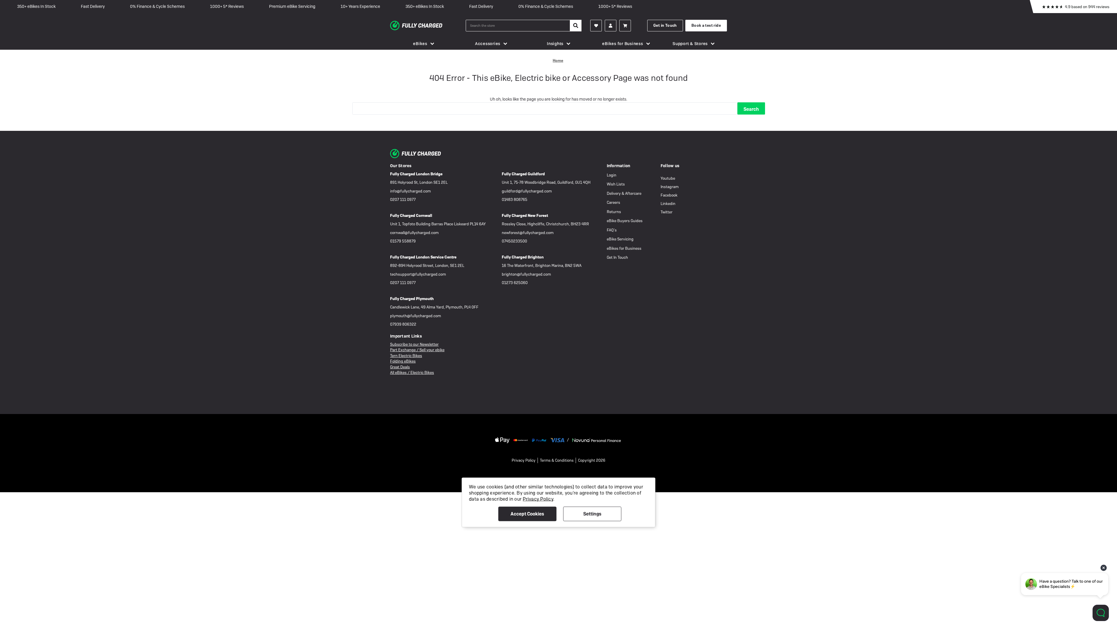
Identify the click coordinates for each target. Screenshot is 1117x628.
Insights (555, 43)
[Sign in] (610, 25)
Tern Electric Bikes (406, 355)
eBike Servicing (620, 239)
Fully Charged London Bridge (416, 174)
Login (611, 175)
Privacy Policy (524, 460)
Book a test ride (706, 25)
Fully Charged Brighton (523, 257)
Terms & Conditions (557, 460)
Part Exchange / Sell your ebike (417, 349)
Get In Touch (617, 257)
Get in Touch (665, 25)
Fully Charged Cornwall (411, 215)
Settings (592, 514)
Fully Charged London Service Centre (423, 257)
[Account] (596, 25)
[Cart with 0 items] (625, 25)
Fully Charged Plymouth (412, 298)
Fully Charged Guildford (523, 174)
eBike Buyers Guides (625, 220)
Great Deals (400, 367)
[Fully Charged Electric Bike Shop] (428, 26)
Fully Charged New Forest (525, 215)
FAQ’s (612, 230)
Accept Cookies (527, 514)
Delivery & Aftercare (624, 193)
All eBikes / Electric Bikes (412, 372)
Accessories (487, 43)
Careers (613, 202)
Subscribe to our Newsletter (414, 344)
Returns (614, 211)
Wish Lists (616, 184)
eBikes (420, 43)
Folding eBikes (403, 361)
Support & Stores (690, 43)
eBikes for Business (622, 43)
